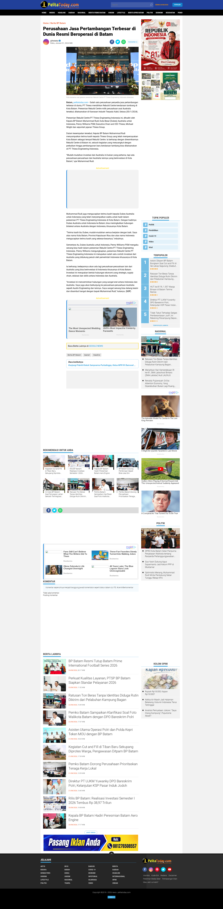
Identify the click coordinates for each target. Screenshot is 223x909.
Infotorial (92, 876)
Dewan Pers (45, 873)
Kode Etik (155, 875)
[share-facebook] (112, 42)
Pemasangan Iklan (169, 879)
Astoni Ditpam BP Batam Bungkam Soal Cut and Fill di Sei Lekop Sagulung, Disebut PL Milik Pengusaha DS (163, 263)
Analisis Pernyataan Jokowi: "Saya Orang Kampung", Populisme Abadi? (160, 713)
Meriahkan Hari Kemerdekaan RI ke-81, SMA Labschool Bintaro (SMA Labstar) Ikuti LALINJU (159, 373)
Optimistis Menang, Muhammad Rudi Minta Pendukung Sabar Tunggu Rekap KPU (159, 575)
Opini (114, 880)
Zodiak (115, 883)
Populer (177, 5)
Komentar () (132, 42)
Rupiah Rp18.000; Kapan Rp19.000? (156, 692)
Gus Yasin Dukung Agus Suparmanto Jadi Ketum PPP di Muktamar (159, 564)
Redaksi (164, 875)
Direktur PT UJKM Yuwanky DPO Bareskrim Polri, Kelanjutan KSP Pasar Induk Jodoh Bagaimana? (100, 785)
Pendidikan (153, 230)
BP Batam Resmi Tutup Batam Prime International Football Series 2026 (95, 663)
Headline (62, 13)
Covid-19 (152, 236)
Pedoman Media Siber (152, 879)
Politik (150, 13)
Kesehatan (170, 13)
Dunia (67, 873)
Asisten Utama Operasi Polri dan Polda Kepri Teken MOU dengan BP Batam (101, 732)
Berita (115, 866)
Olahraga (92, 880)
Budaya (43, 870)
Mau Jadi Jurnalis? (150, 882)
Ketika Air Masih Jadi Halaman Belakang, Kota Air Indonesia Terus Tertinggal (161, 702)
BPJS (66, 866)
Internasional (118, 876)
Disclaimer (173, 875)
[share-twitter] (118, 42)
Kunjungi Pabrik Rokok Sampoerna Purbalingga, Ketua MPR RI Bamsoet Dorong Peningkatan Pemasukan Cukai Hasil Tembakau (102, 365)
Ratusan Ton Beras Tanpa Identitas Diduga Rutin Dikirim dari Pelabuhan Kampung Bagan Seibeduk (103, 699)
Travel (67, 883)
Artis (43, 866)
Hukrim (44, 876)
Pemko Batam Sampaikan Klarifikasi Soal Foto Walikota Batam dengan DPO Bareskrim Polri (103, 715)
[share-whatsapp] (123, 42)
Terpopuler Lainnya (160, 325)
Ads (111, 897)
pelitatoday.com (80, 102)
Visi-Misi (146, 875)
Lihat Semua (90, 832)
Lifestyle (121, 13)
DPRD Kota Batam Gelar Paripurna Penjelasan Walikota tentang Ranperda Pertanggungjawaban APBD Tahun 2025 (160, 554)
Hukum (111, 13)
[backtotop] (111, 854)
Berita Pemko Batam (97, 13)
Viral (151, 247)
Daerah (72, 13)
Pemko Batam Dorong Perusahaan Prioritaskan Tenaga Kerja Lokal (103, 766)
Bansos (91, 866)
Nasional (82, 13)
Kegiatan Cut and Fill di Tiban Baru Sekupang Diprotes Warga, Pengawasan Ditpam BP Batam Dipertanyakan (103, 751)
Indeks (52, 13)
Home (44, 13)
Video (151, 242)
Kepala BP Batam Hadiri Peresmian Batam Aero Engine (103, 818)
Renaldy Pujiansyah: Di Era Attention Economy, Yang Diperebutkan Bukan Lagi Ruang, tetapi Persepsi (160, 383)
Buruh (67, 870)
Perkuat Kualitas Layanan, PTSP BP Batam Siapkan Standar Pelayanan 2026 (99, 680)
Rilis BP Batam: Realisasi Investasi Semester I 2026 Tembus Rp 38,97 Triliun (102, 800)
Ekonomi (159, 13)
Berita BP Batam (74, 355)
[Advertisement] (53, 85)
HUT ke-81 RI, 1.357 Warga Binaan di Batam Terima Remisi (162, 289)
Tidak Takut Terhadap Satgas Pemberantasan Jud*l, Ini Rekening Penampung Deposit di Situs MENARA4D (164, 316)
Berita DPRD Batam (136, 13)
